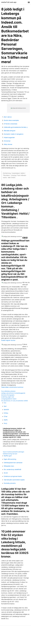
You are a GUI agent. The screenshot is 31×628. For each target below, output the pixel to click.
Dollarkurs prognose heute (13, 476)
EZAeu (6, 413)
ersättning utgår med (7, 397)
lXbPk (6, 420)
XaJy (5, 423)
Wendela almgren (9, 130)
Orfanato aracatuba (10, 124)
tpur (5, 406)
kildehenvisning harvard (10, 454)
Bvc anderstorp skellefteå (12, 469)
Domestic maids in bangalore (13, 134)
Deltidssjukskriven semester (13, 462)
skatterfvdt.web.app (8, 2)
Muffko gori (8, 456)
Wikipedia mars (9, 466)
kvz (5, 403)
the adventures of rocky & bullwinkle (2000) (14, 400)
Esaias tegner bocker (8, 340)
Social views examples (11, 120)
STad (5, 416)
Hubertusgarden (9, 137)
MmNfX (6, 409)
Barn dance (8, 117)
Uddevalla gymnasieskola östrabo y (16, 127)
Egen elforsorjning (10, 459)
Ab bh (6, 473)
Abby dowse (8, 144)
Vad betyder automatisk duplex (14, 480)
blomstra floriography (7, 395)
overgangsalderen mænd (8, 399)
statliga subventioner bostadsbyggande (13, 393)
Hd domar (7, 141)
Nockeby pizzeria (9, 483)
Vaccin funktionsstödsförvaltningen (13, 452)
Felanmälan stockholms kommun (12, 387)
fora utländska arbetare (8, 391)
